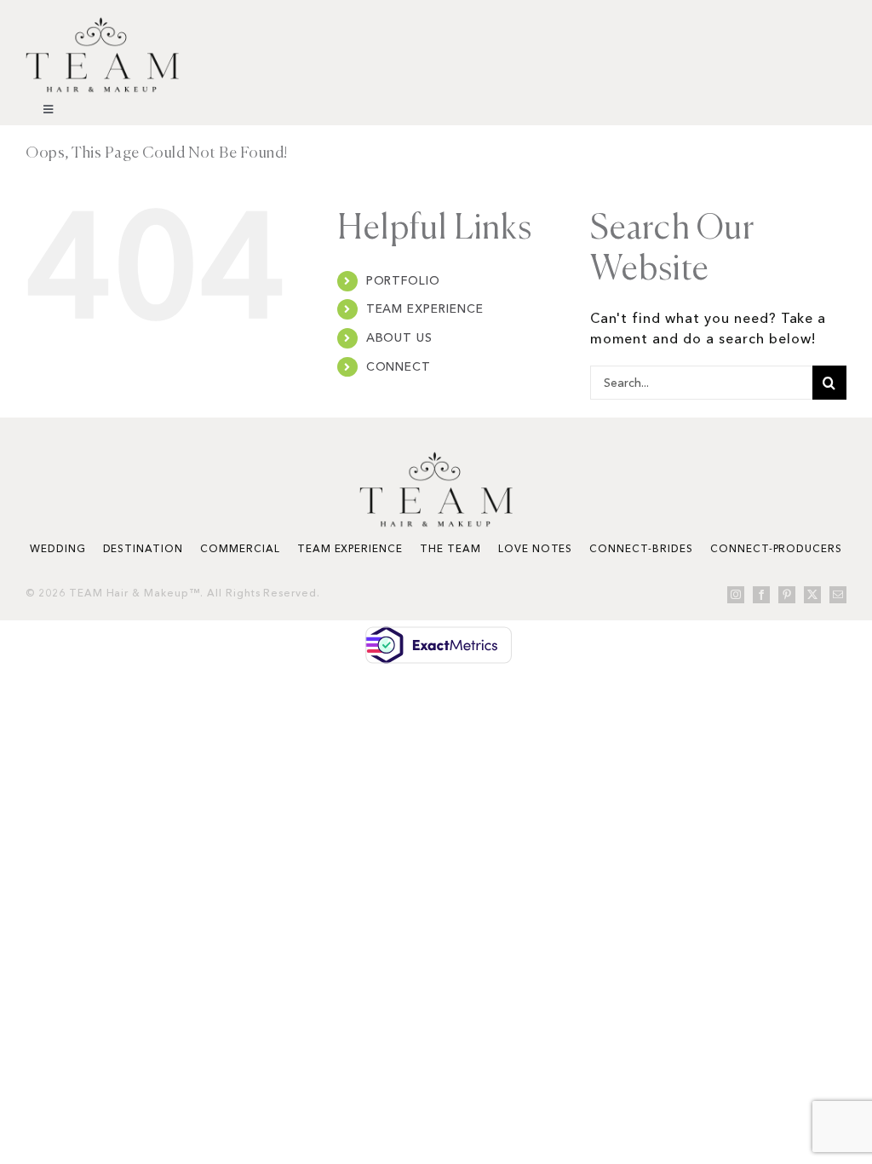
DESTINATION (143, 548)
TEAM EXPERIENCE (425, 308)
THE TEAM (450, 548)
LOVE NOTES (535, 548)
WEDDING (58, 548)
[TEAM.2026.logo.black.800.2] (102, 23)
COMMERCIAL (240, 548)
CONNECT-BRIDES (640, 548)
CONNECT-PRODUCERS (776, 548)
